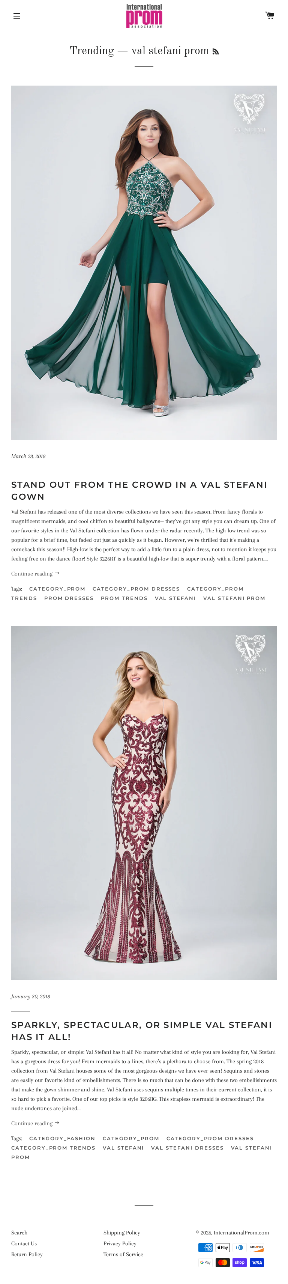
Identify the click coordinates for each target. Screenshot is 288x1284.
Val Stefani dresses (187, 1148)
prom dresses (69, 598)
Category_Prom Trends (53, 1148)
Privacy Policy (120, 1243)
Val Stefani (175, 598)
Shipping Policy (122, 1232)
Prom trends (124, 598)
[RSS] (215, 52)
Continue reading (32, 573)
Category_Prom (57, 589)
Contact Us (24, 1243)
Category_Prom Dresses (136, 589)
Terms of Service (123, 1254)
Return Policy (27, 1254)
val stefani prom (234, 598)
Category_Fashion (62, 1138)
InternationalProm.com (241, 1232)
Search (19, 1232)
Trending (91, 51)
